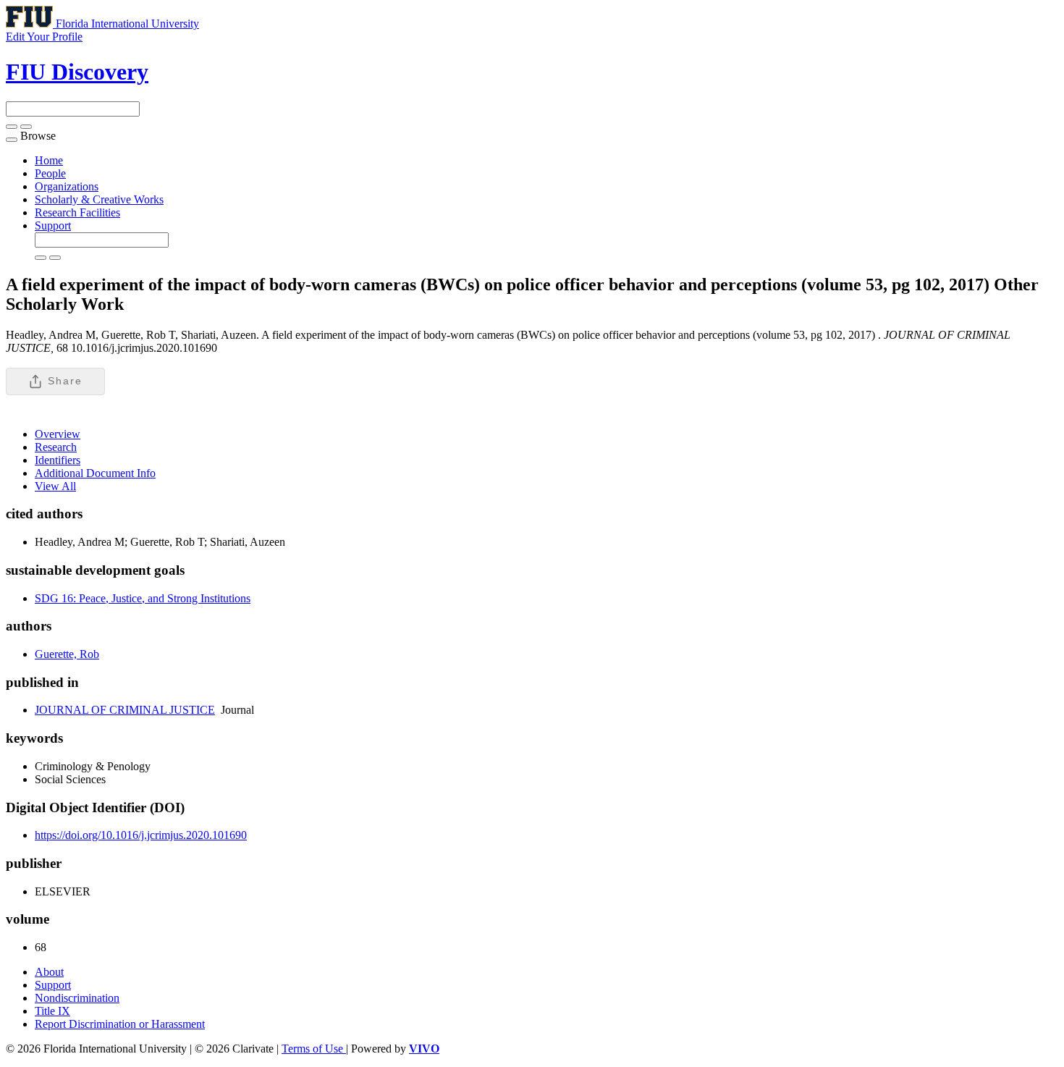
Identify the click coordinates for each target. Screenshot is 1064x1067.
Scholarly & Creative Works (99, 199)
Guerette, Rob (67, 654)
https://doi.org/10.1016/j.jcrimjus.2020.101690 (141, 835)
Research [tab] (56, 447)
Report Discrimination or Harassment (120, 1024)
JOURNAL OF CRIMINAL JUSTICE (125, 710)
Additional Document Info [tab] (95, 473)
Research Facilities (77, 212)
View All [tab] (55, 486)
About (49, 972)
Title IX (52, 1011)
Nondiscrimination (77, 998)
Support (53, 225)
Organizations (66, 186)
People (50, 173)
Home (49, 160)
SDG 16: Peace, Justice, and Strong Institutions (142, 598)
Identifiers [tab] (57, 460)
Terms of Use (314, 1048)
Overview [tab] (57, 434)
